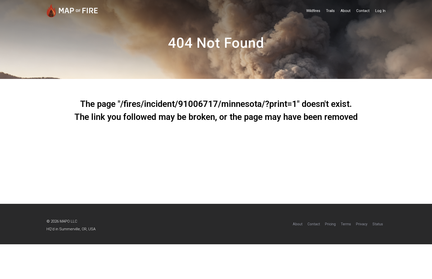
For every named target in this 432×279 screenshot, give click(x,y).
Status (377, 224)
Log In (380, 11)
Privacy (362, 224)
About (345, 11)
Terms (346, 224)
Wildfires (313, 11)
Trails (330, 11)
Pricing (330, 224)
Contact (363, 11)
